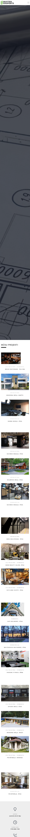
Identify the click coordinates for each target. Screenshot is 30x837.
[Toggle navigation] (28, 3)
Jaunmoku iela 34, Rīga (15, 816)
